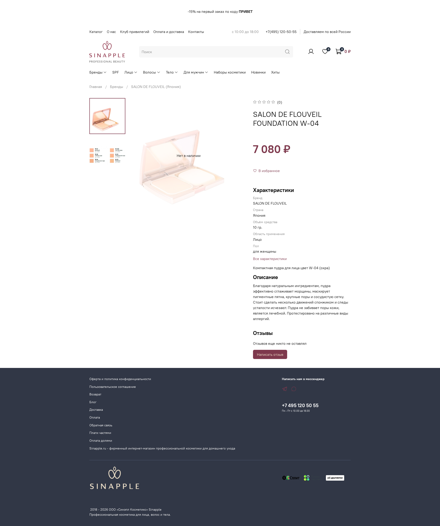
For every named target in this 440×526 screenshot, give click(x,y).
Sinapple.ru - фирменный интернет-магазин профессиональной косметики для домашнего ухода (162, 448)
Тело (170, 72)
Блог (92, 402)
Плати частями (100, 433)
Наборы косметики (230, 72)
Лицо (128, 72)
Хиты (275, 72)
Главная (95, 86)
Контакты (196, 31)
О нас (111, 31)
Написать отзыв (270, 354)
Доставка (96, 410)
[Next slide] (236, 155)
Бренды (95, 72)
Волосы (149, 72)
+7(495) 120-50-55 (281, 31)
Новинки (258, 72)
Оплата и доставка (168, 31)
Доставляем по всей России (327, 31)
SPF (115, 72)
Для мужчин (194, 72)
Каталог (96, 31)
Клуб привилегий (134, 31)
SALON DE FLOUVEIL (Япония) (156, 86)
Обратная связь (100, 425)
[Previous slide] (140, 155)
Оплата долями (100, 440)
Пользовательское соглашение (112, 387)
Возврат (95, 394)
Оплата (94, 417)
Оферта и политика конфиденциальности (120, 379)
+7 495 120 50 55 (300, 405)
